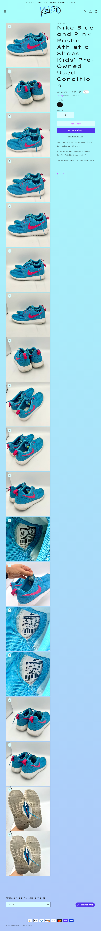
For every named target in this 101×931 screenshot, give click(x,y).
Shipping (60, 96)
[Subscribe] (47, 904)
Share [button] (61, 173)
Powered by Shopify (26, 925)
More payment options (75, 136)
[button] (5, 11)
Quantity (60, 110)
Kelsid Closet (15, 925)
